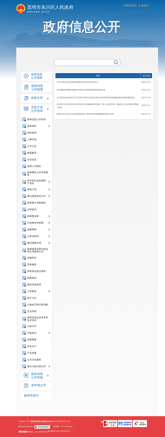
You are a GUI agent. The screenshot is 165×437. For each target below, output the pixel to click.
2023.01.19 (146, 114)
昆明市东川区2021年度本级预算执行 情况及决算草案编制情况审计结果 (85, 114)
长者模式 (143, 5)
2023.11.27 (145, 105)
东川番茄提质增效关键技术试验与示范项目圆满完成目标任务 (81, 90)
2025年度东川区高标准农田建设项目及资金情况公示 (78, 82)
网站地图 (23, 432)
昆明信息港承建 (43, 427)
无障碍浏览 (130, 5)
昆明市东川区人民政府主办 (40, 421)
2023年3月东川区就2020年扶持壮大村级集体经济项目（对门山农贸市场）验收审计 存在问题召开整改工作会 (98, 105)
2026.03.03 (146, 82)
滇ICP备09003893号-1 (26, 426)
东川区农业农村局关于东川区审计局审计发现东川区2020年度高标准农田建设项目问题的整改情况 (96, 97)
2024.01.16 (146, 97)
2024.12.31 (146, 90)
